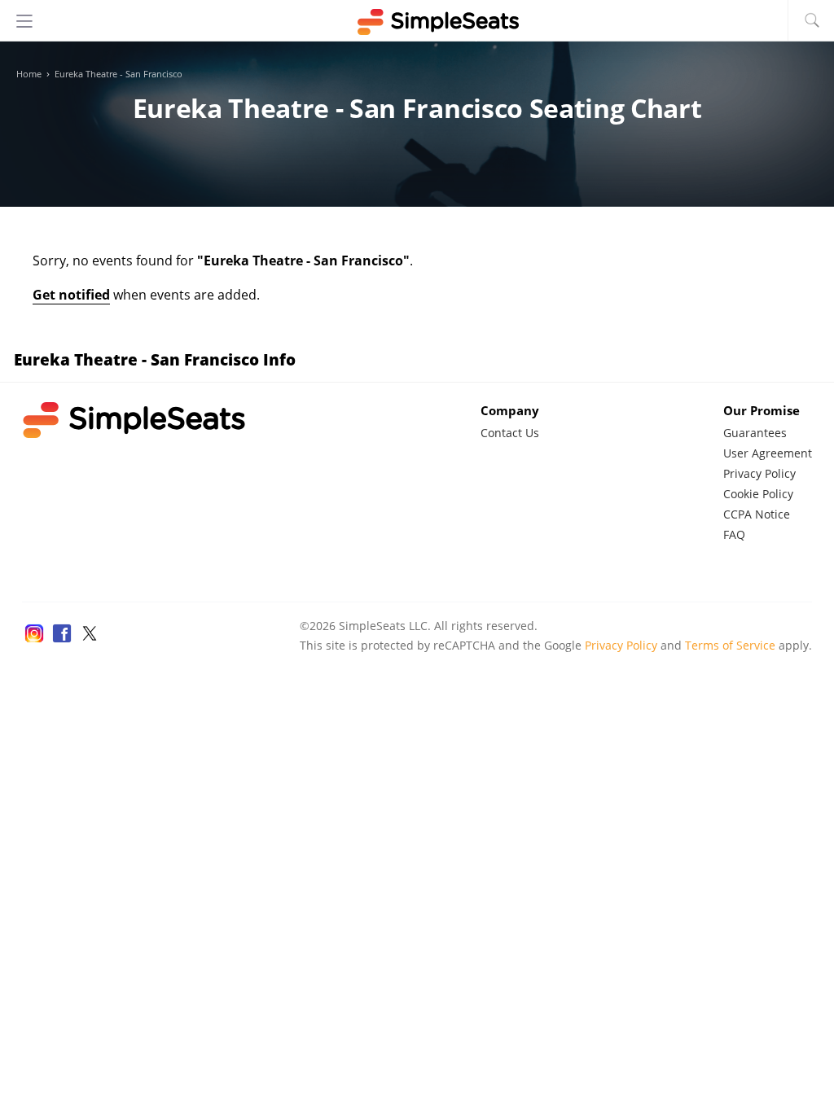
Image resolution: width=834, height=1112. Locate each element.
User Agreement (767, 453)
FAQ (734, 534)
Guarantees (755, 432)
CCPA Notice (756, 514)
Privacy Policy (759, 473)
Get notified (71, 295)
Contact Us (510, 432)
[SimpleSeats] (417, 22)
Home (29, 74)
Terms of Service (730, 645)
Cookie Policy (758, 493)
